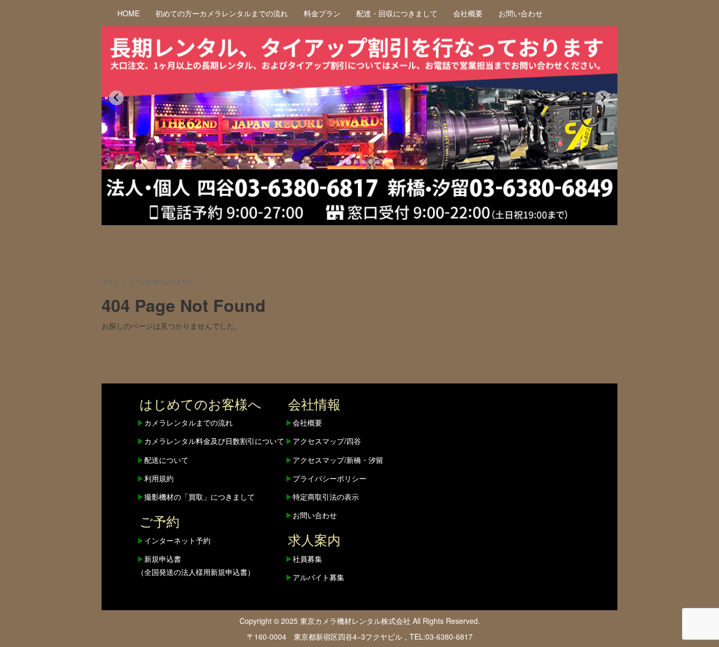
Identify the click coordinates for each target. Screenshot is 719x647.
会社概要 (468, 13)
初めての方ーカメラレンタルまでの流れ (221, 13)
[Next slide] (602, 97)
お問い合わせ (520, 13)
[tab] (341, 162)
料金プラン (322, 13)
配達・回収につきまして (396, 13)
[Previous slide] (116, 97)
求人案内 (314, 539)
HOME (128, 13)
